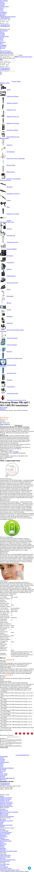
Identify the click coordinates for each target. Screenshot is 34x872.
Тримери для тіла (11, 109)
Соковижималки (11, 276)
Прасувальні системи (12, 282)
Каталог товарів (16, 81)
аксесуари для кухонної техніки (15, 330)
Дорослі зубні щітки (12, 338)
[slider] (4, 418)
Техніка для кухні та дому (7, 222)
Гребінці (9, 220)
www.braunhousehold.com (22, 755)
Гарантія (2, 5)
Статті (1, 10)
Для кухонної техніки (12, 393)
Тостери (9, 309)
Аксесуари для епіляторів (13, 178)
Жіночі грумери (11, 165)
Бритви (9, 89)
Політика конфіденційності (7, 778)
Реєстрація (21, 56)
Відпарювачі (10, 296)
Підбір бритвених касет (13, 136)
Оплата (2, 2)
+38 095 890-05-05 (5, 18)
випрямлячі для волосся (13, 193)
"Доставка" (16, 451)
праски (8, 289)
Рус (1, 72)
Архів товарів (3, 773)
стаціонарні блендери (12, 242)
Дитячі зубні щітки (12, 344)
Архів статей (3, 775)
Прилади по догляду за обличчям (16, 158)
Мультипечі (10, 255)
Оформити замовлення (6, 52)
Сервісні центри (4, 6)
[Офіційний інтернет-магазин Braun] (5, 81)
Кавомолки (10, 323)
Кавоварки (9, 316)
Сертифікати (3, 12)
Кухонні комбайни (12, 249)
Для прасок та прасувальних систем (16, 400)
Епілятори (9, 145)
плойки (9, 200)
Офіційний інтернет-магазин (8, 16)
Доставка (2, 3)
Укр (1, 74)
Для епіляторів (11, 386)
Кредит (2, 8)
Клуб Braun (3, 13)
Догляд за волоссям (5, 180)
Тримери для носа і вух (13, 116)
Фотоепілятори (11, 151)
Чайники (9, 269)
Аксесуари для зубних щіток (14, 358)
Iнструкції (2, 42)
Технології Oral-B (11, 365)
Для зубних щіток (11, 373)
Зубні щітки (3, 331)
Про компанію (4, 0)
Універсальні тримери (13, 96)
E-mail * (2, 744)
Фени (8, 207)
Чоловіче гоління (4, 83)
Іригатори (9, 351)
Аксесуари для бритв (12, 130)
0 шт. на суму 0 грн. (5, 51)
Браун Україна (4, 407)
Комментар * (3, 738)
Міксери (9, 303)
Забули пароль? (28, 56)
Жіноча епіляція (4, 138)
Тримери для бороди (12, 103)
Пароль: (21, 55)
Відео (1, 43)
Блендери (9, 228)
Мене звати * (3, 741)
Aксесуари (3, 366)
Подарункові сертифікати (7, 768)
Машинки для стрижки (13, 123)
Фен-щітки (9, 187)
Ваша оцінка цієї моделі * (7, 735)
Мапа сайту (3, 779)
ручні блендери (11, 235)
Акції (1, 9)
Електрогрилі (10, 262)
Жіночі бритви (11, 172)
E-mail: (2, 55)
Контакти (2, 15)
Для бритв (9, 380)
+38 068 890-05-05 (5, 26)
